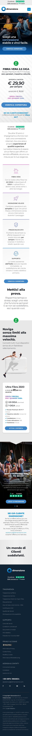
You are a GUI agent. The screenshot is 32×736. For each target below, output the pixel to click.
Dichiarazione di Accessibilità (12, 614)
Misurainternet (7, 602)
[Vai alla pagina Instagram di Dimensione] (9, 686)
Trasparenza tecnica (9, 596)
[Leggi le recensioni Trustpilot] (16, 495)
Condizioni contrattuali (10, 626)
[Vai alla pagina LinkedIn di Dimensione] (24, 686)
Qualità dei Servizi (8, 611)
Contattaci (6, 670)
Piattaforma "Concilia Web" (11, 636)
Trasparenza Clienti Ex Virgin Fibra (13, 599)
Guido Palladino (10, 708)
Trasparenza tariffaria (9, 593)
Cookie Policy (7, 651)
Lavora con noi (7, 673)
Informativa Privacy (9, 648)
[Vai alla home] (16, 570)
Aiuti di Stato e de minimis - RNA (13, 605)
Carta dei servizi (7, 623)
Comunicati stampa (9, 667)
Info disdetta (6, 632)
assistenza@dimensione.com (16, 532)
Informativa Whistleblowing (11, 658)
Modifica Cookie (8, 654)
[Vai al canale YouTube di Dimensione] (17, 686)
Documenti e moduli (9, 629)
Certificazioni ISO (8, 608)
